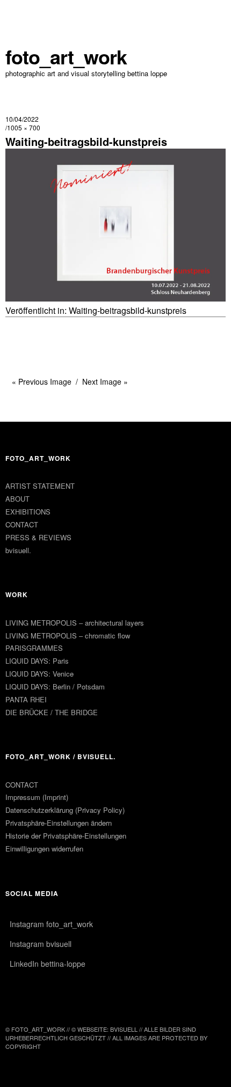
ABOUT (17, 499)
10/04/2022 (22, 118)
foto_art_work (66, 57)
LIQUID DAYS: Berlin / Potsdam (55, 686)
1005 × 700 (23, 127)
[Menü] (18, 13)
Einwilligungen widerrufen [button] (44, 848)
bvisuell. (18, 550)
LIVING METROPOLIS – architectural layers (74, 623)
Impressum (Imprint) (36, 797)
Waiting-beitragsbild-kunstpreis (127, 310)
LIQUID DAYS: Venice (39, 674)
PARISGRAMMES (34, 648)
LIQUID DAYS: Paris (37, 661)
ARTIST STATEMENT (40, 486)
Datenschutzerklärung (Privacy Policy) (65, 810)
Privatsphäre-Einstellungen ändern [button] (58, 823)
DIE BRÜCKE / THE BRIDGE (51, 712)
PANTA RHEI (26, 699)
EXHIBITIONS (27, 511)
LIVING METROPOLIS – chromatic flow (67, 635)
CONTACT (21, 524)
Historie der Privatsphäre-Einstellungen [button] (65, 836)
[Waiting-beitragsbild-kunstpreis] (115, 298)
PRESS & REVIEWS (38, 537)
